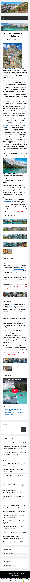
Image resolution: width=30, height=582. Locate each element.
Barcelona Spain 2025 (9, 542)
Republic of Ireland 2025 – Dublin (13, 469)
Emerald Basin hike (10, 125)
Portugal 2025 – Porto (10, 511)
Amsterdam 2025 (8, 443)
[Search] (23, 429)
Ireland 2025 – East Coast (11, 464)
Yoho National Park (12, 73)
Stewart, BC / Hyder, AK (11, 411)
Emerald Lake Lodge (8, 201)
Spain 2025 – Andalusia (10, 532)
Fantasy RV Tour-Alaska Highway (13, 409)
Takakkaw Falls (11, 306)
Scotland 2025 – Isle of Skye (11, 485)
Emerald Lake (6, 101)
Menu (25, 18)
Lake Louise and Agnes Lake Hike (13, 416)
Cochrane (11, 68)
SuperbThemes (15, 575)
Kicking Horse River (19, 269)
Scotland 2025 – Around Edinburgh (13, 496)
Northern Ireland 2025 (9, 475)
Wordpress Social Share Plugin (11, 579)
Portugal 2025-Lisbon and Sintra (13, 521)
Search (5, 425)
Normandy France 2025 (10, 502)
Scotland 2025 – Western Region (13, 479)
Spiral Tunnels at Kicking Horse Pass (14, 80)
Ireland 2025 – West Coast (11, 458)
